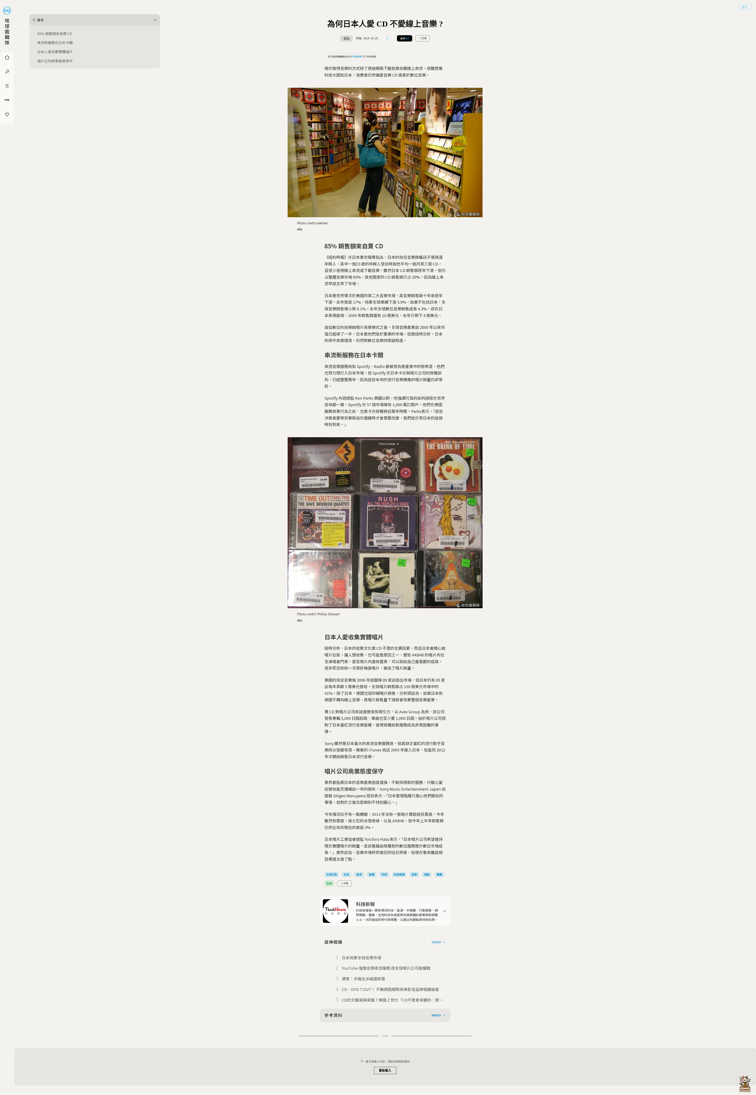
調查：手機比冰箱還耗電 (363, 978)
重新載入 (385, 1070)
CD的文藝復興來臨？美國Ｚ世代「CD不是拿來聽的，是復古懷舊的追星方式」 (392, 1000)
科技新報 (357, 56)
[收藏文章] (387, 38)
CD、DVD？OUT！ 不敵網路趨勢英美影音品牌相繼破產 (390, 989)
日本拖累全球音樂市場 (361, 957)
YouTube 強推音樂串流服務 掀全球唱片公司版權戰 (386, 968)
